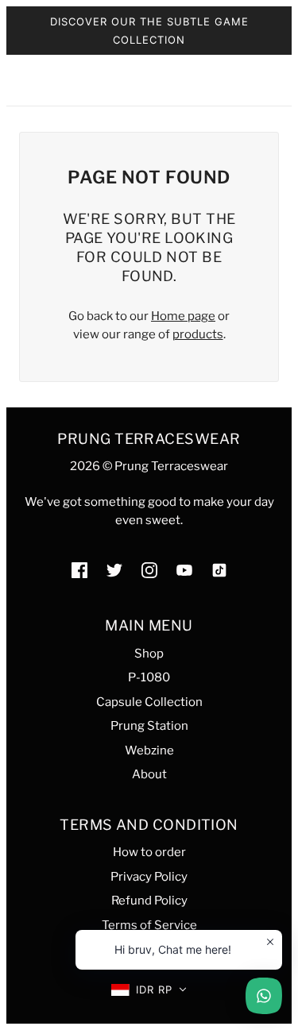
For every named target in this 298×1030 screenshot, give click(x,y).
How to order (149, 852)
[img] (79, 569)
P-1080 (149, 677)
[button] (149, 990)
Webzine (149, 750)
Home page (183, 316)
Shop (149, 653)
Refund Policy (149, 900)
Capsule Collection (149, 702)
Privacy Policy (149, 877)
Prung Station (149, 726)
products (197, 334)
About (149, 774)
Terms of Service (149, 925)
